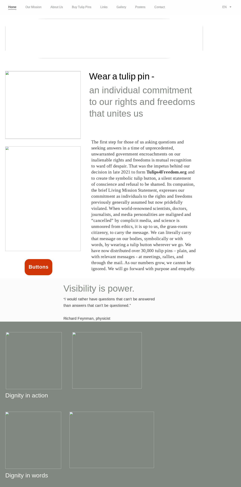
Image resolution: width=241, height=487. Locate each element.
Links (104, 7)
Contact (159, 7)
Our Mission (33, 7)
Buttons (39, 267)
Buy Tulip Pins (81, 7)
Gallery (121, 7)
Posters (140, 7)
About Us (56, 7)
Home (12, 7)
